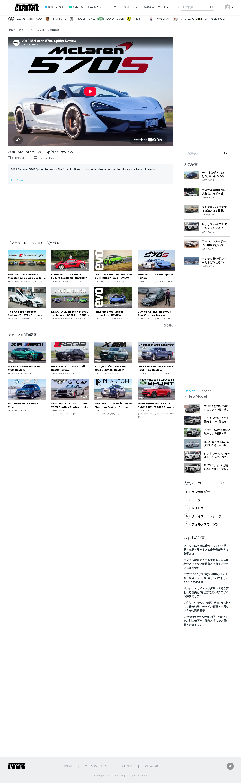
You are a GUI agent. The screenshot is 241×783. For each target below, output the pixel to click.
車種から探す (56, 7)
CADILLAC (187, 18)
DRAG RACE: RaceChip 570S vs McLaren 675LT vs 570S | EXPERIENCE (69, 313)
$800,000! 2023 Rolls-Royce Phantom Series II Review (113, 405)
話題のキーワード (154, 7)
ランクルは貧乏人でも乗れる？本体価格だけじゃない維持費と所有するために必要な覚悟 (216, 419)
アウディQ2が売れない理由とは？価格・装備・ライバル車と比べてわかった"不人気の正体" (217, 431)
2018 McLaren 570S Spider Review (155, 276)
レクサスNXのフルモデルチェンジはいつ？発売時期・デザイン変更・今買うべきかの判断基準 (214, 226)
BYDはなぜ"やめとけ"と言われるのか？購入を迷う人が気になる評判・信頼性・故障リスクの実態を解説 (214, 174)
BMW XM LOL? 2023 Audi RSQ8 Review (68, 368)
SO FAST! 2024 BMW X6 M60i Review (24, 368)
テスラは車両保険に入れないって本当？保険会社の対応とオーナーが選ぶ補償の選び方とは (214, 191)
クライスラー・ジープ (207, 516)
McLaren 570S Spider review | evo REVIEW (108, 313)
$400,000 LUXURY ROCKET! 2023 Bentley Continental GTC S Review (69, 405)
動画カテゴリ (96, 7)
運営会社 (69, 766)
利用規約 (127, 766)
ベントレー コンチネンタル (64, 413)
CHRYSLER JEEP (215, 18)
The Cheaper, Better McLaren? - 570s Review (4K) (24, 313)
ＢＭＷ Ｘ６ (26, 373)
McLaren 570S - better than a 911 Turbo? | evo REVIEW (113, 276)
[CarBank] (27, 7)
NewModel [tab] (197, 396)
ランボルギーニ (202, 492)
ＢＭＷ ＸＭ (69, 373)
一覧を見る (167, 325)
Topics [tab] (190, 391)
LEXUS (20, 18)
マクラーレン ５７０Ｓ (32, 281)
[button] (90, 180)
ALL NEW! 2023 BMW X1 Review (23, 405)
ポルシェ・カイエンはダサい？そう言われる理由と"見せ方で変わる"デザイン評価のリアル (217, 443)
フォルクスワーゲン (205, 524)
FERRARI (140, 18)
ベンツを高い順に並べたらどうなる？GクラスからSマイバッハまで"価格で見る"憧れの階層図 (214, 260)
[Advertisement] (92, 210)
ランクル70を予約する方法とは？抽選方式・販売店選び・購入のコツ (214, 208)
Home (11, 30)
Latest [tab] (205, 391)
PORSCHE (59, 18)
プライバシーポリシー (97, 766)
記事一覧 (78, 7)
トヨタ (196, 500)
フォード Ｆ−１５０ (159, 373)
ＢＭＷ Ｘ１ (26, 410)
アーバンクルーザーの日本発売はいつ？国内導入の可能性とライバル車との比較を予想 (214, 243)
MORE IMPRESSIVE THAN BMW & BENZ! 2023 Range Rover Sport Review (155, 405)
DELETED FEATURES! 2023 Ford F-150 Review (155, 368)
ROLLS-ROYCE (86, 18)
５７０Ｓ (42, 30)
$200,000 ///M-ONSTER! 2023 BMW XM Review (110, 368)
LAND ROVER (115, 18)
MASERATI (163, 18)
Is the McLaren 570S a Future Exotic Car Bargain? (69, 276)
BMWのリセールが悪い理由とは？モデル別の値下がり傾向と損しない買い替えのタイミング (216, 467)
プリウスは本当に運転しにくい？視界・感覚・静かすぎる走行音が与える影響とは (216, 408)
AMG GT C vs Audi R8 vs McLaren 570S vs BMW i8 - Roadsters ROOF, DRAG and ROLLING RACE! (26, 276)
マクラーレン (26, 30)
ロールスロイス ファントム (107, 413)
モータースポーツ (124, 7)
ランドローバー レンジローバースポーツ (156, 415)
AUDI (39, 18)
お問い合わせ (150, 766)
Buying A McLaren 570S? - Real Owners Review (155, 313)
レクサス (198, 508)
